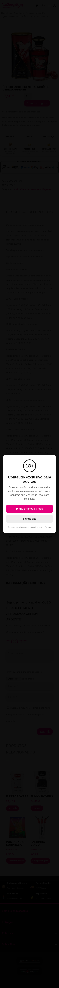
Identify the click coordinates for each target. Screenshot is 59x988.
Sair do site (29, 518)
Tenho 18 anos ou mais (29, 508)
